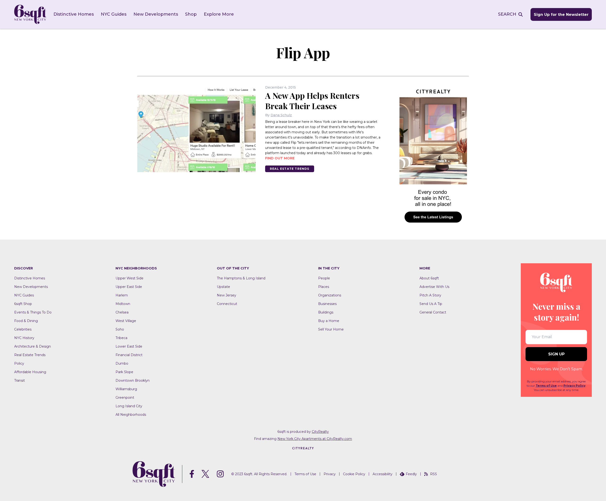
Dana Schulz (281, 115)
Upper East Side (129, 287)
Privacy (330, 474)
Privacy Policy (574, 385)
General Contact (432, 312)
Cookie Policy (354, 474)
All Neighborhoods (131, 414)
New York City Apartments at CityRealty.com (314, 439)
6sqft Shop (23, 304)
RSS (433, 474)
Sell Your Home (331, 329)
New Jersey (226, 295)
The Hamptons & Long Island (241, 278)
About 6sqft (429, 278)
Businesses (327, 304)
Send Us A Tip (430, 304)
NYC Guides (113, 14)
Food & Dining (26, 321)
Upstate (223, 287)
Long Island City (129, 406)
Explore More (219, 14)
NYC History (24, 338)
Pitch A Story (430, 295)
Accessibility (382, 474)
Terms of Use (546, 385)
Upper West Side (129, 278)
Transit (19, 380)
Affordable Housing (30, 372)
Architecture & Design (32, 346)
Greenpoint (125, 397)
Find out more (279, 158)
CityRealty (320, 431)
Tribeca (121, 338)
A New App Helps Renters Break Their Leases (312, 100)
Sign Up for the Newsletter (561, 14)
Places (323, 287)
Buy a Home (328, 321)
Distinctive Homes (73, 14)
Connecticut (227, 304)
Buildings (325, 312)
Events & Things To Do (33, 312)
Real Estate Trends (289, 168)
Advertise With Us (434, 287)
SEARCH (507, 14)
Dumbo (122, 363)
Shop (191, 14)
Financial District (129, 355)
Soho (120, 329)
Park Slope (124, 372)
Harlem (122, 295)
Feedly (411, 474)
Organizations (329, 295)
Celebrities (22, 329)
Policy (19, 363)
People (324, 278)
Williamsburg (126, 389)
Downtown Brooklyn (133, 380)
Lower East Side (129, 346)
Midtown (123, 304)
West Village (126, 321)
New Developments (156, 14)
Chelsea (122, 312)
